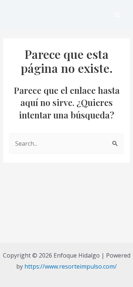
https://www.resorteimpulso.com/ (70, 266)
